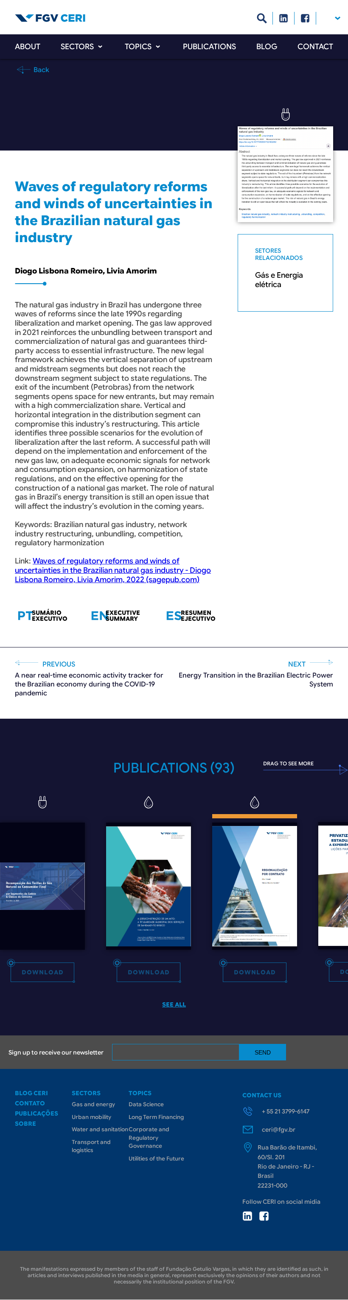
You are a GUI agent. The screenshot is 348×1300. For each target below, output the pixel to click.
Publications (209, 46)
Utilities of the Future (156, 1158)
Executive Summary (123, 615)
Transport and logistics (91, 1146)
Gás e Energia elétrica (279, 280)
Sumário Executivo (49, 615)
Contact (315, 46)
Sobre (25, 1124)
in (247, 1216)
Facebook (305, 18)
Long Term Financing (156, 1117)
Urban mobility (91, 1117)
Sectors (77, 46)
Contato (30, 1103)
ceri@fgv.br (278, 1129)
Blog (266, 46)
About (27, 46)
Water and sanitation (100, 1129)
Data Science (146, 1104)
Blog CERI (31, 1093)
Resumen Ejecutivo (198, 615)
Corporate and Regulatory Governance (149, 1137)
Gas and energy (93, 1104)
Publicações (36, 1113)
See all (174, 1004)
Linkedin (284, 18)
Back (40, 69)
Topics (138, 46)
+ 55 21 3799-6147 (285, 1111)
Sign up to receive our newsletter (56, 1052)
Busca (262, 18)
